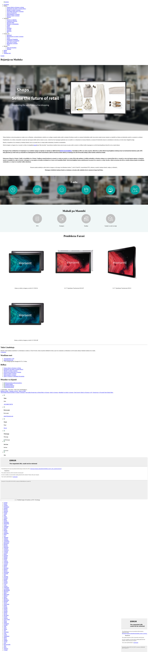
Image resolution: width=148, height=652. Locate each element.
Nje (8, 32)
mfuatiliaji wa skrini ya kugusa (66, 392)
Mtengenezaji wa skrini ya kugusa (15, 36)
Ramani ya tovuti (13, 391)
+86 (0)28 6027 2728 (9, 358)
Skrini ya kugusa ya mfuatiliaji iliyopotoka (14, 376)
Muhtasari (9, 35)
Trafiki (8, 25)
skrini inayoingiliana (66, 150)
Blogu (5, 51)
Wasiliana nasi (7, 53)
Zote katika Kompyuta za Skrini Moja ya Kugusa (37, 392)
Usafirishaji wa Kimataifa (13, 40)
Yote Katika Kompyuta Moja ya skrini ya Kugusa (13, 392)
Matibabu (9, 31)
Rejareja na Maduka (12, 19)
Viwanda (9, 29)
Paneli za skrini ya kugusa (13, 15)
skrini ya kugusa (54, 392)
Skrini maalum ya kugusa (10, 375)
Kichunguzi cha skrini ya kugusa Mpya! (13, 369)
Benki (8, 26)
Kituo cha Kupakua (11, 47)
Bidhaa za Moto (4, 391)
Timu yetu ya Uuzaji (12, 42)
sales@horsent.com (8, 360)
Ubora (8, 38)
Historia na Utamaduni (12, 39)
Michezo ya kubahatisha (13, 24)
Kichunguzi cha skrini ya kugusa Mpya (16, 8)
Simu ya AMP (22, 391)
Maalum (9, 17)
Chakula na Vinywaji (12, 21)
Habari (5, 50)
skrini (35, 145)
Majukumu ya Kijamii (12, 43)
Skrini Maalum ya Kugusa (13, 14)
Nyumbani (6, 4)
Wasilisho (9, 28)
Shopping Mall (10, 22)
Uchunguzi (3, 352)
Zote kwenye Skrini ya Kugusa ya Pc (83, 392)
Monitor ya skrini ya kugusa (13, 10)
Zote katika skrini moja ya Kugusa (15, 11)
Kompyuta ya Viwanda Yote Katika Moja (103, 392)
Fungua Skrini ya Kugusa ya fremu (15, 7)
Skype (5, 428)
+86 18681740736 (8, 404)
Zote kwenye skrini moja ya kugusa (12, 372)
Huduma (9, 49)
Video (8, 44)
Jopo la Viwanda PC (12, 13)
